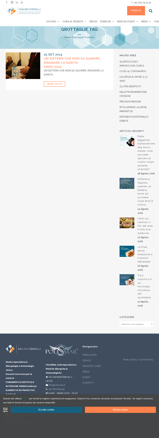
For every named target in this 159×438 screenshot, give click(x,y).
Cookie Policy (146, 359)
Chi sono (51, 21)
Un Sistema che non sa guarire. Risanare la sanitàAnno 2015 (72, 62)
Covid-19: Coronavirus (133, 71)
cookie (25, 398)
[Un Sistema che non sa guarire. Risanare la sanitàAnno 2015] (23, 65)
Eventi (86, 377)
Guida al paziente (73, 21)
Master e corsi (92, 366)
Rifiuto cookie (120, 409)
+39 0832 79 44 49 (142, 2)
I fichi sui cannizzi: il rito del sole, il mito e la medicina (145, 226)
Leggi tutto (54, 84)
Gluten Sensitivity (130, 86)
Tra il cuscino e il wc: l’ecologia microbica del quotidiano (145, 286)
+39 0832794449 (56, 389)
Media (144, 21)
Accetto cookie (46, 409)
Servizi (93, 21)
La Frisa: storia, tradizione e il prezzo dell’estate (145, 254)
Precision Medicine (130, 101)
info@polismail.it (57, 385)
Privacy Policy (130, 359)
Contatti (88, 383)
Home (67, 37)
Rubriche (105, 21)
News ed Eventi (126, 21)
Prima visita (90, 355)
